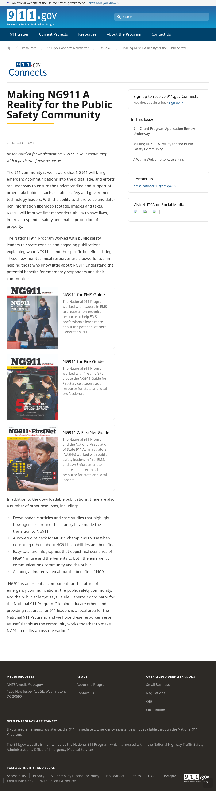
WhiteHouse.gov (20, 781)
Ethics (136, 776)
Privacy (38, 776)
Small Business (158, 684)
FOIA (151, 776)
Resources (29, 48)
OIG (149, 701)
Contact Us (161, 34)
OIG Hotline (155, 710)
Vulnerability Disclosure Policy (75, 776)
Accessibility (16, 776)
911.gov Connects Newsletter (68, 48)
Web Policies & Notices (58, 781)
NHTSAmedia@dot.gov (25, 684)
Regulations (155, 693)
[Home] (9, 48)
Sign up (176, 103)
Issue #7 (106, 48)
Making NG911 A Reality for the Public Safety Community (156, 48)
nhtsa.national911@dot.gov (155, 186)
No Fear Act (115, 776)
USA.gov (169, 776)
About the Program (92, 684)
